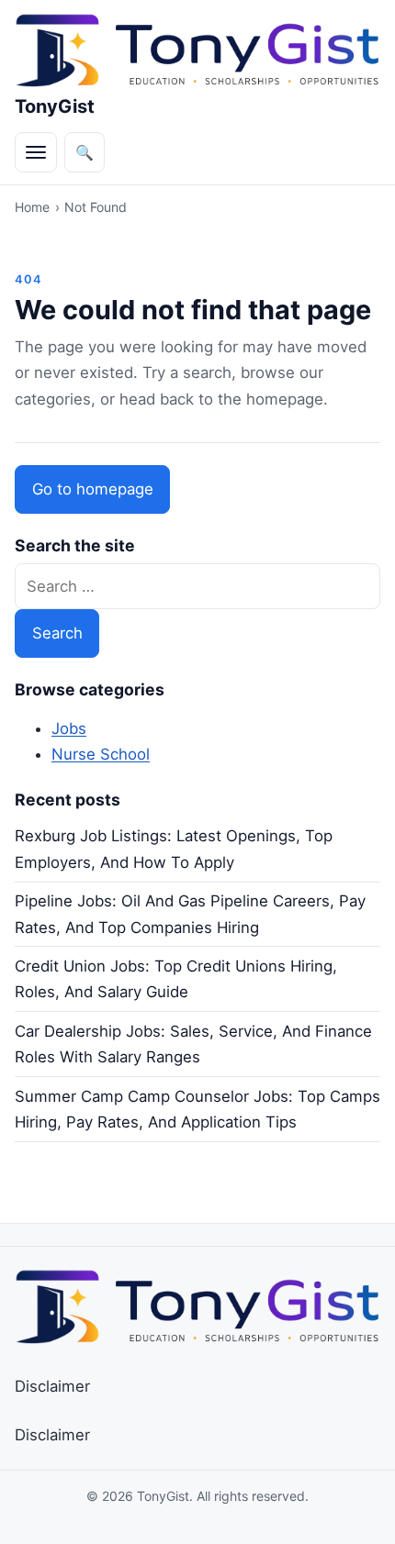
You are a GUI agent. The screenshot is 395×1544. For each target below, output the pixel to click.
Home (32, 207)
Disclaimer (52, 1386)
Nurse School (100, 754)
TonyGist (55, 106)
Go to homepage (92, 489)
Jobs (68, 728)
